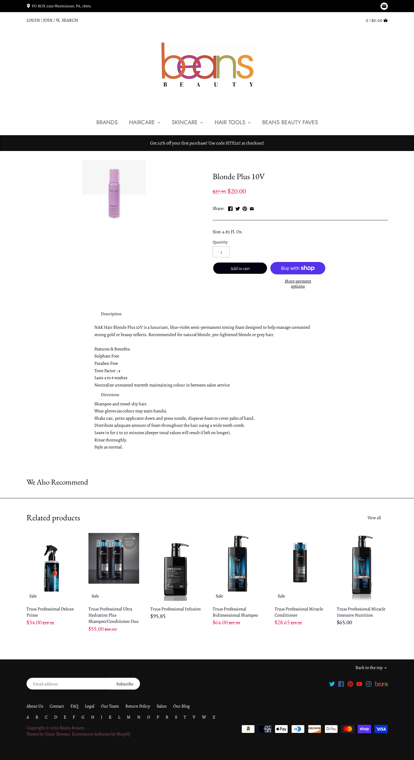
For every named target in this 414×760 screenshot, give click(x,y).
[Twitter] (332, 684)
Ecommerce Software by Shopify (101, 734)
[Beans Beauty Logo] (381, 684)
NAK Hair (222, 163)
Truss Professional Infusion (175, 609)
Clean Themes (57, 734)
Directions (110, 394)
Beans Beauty (72, 728)
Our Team (110, 706)
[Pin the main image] (244, 208)
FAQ (74, 706)
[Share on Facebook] (230, 208)
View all (374, 518)
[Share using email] (252, 208)
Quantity (220, 242)
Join (48, 20)
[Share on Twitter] (237, 208)
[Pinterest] (350, 684)
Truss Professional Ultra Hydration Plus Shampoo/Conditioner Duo (113, 615)
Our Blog (181, 706)
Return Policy (137, 706)
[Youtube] (359, 684)
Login (33, 20)
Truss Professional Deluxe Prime (50, 612)
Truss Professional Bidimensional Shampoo (235, 612)
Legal (89, 706)
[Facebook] (341, 684)
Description (111, 314)
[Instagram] (368, 684)
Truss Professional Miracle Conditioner (299, 612)
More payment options (298, 284)
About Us (34, 706)
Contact (57, 706)
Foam (239, 163)
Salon (162, 706)
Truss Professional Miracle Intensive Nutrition (361, 612)
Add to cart (240, 268)
